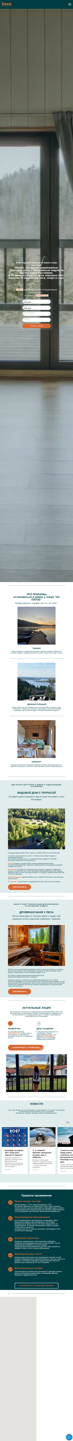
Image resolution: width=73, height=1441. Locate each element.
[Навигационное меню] (69, 4)
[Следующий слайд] (61, 828)
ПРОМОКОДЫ (41, 295)
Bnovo (51, 330)
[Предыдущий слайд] (11, 828)
